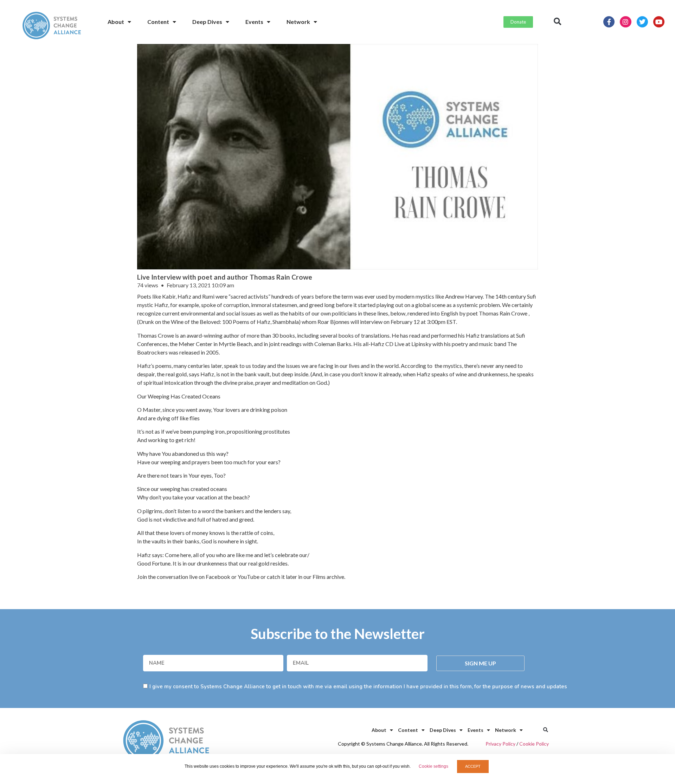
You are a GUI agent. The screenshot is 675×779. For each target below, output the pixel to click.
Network (298, 21)
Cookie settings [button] (433, 766)
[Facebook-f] (609, 21)
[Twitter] (642, 21)
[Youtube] (658, 21)
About (116, 21)
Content (158, 21)
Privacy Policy (500, 744)
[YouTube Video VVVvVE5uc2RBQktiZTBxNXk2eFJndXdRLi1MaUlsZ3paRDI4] (337, 156)
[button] (557, 22)
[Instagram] (625, 21)
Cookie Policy (534, 744)
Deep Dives (207, 21)
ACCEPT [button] (473, 766)
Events (254, 21)
